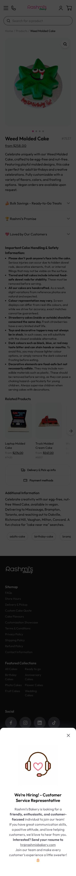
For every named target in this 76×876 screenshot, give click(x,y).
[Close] (68, 735)
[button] (38, 438)
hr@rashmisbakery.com (38, 845)
